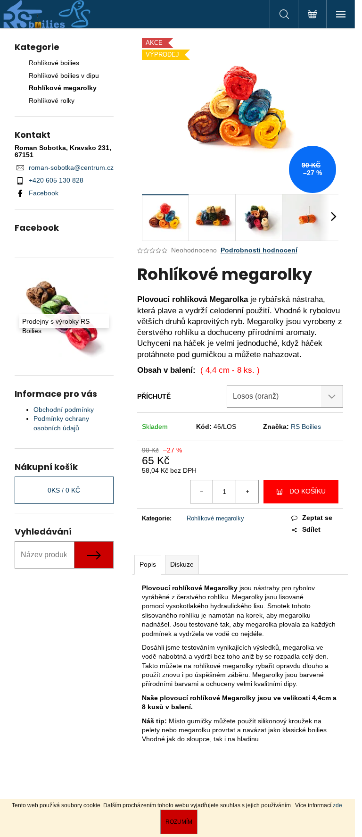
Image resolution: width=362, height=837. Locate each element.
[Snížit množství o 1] (201, 491)
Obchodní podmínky (63, 409)
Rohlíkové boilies (54, 63)
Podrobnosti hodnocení (259, 250)
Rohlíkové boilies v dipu (64, 75)
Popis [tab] (148, 564)
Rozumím (178, 822)
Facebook (43, 193)
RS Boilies (306, 426)
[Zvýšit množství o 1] (247, 491)
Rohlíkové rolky (51, 100)
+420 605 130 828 (56, 180)
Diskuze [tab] (182, 564)
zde (337, 805)
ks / (64, 490)
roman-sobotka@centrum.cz (71, 167)
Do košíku (307, 491)
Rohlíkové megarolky (63, 88)
